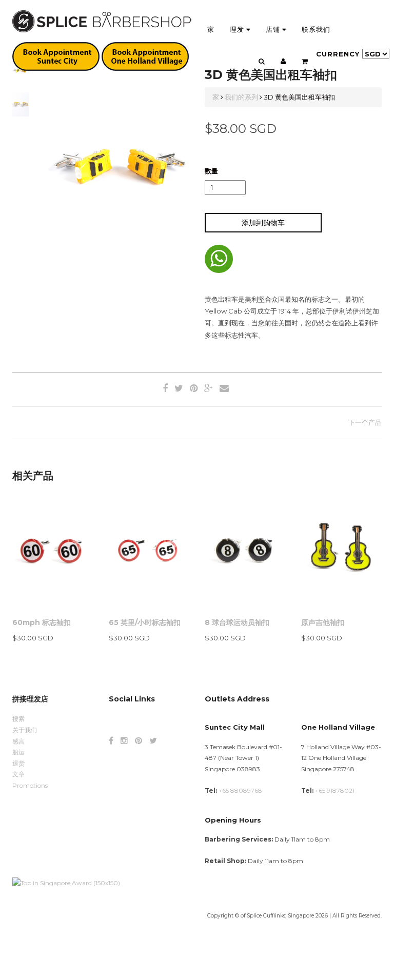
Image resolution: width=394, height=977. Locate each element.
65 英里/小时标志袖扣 (145, 622)
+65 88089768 (240, 790)
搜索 (18, 718)
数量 (211, 171)
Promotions (30, 785)
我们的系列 (241, 97)
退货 (18, 763)
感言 (18, 741)
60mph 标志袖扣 (41, 622)
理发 (238, 29)
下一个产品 (365, 422)
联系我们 (316, 29)
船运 (18, 752)
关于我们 (24, 730)
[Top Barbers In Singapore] (66, 882)
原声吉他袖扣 (322, 622)
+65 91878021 (334, 790)
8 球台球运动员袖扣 (237, 622)
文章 (18, 774)
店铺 (274, 29)
